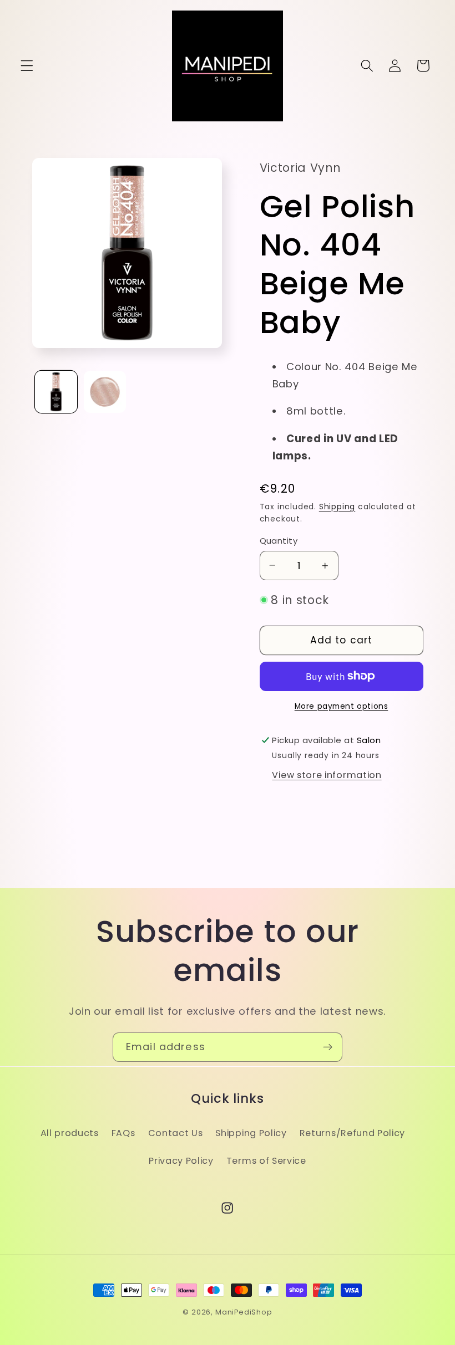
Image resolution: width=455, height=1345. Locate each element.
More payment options (341, 706)
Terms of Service (266, 1160)
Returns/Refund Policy (353, 1133)
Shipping (337, 507)
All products (70, 1133)
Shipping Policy (250, 1133)
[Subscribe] (328, 1047)
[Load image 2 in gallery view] (105, 392)
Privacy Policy (181, 1160)
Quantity (279, 540)
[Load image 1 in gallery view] (56, 392)
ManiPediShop (243, 1312)
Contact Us (175, 1133)
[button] (27, 66)
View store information (326, 775)
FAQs (123, 1133)
